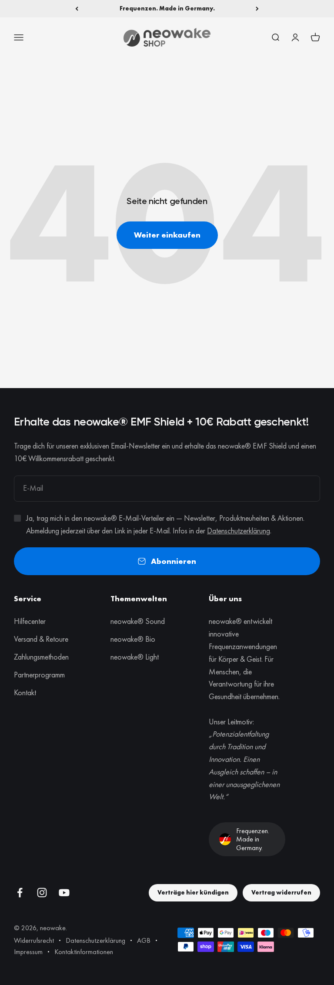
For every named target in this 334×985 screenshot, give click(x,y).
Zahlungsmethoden (41, 657)
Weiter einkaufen (167, 235)
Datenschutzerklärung (238, 531)
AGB (143, 940)
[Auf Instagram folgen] (42, 892)
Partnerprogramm (39, 675)
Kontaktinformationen (83, 951)
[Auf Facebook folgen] (20, 892)
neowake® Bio (132, 639)
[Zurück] (76, 8)
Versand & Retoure (41, 639)
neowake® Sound (137, 621)
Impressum (28, 951)
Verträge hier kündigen (193, 892)
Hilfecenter (30, 621)
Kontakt (25, 692)
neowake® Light (134, 657)
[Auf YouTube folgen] (64, 892)
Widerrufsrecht (34, 940)
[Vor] (257, 8)
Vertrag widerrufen (281, 892)
